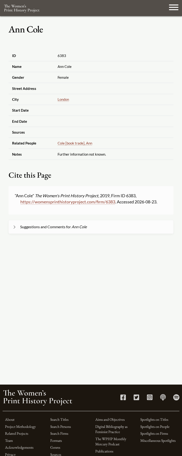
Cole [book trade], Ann (75, 143)
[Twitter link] (136, 398)
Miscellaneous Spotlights (158, 440)
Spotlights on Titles (154, 419)
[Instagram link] (149, 398)
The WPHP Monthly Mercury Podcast (110, 441)
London (63, 99)
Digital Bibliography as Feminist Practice (111, 429)
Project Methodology (20, 426)
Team (9, 440)
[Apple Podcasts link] (163, 398)
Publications (104, 451)
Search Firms (59, 433)
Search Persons (60, 426)
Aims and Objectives (110, 419)
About (9, 419)
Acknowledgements (19, 447)
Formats (56, 440)
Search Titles (59, 419)
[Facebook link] (123, 398)
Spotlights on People (154, 426)
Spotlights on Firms (154, 433)
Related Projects (16, 433)
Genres (55, 447)
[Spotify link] (176, 398)
